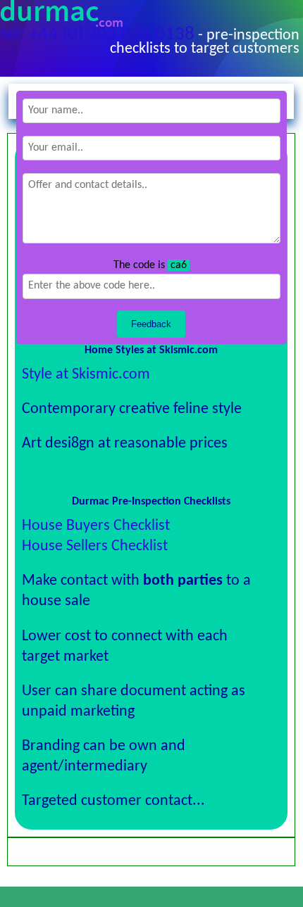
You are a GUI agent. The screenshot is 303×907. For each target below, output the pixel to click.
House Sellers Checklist (95, 546)
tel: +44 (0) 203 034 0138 (97, 34)
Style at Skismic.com (86, 374)
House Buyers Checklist (96, 526)
